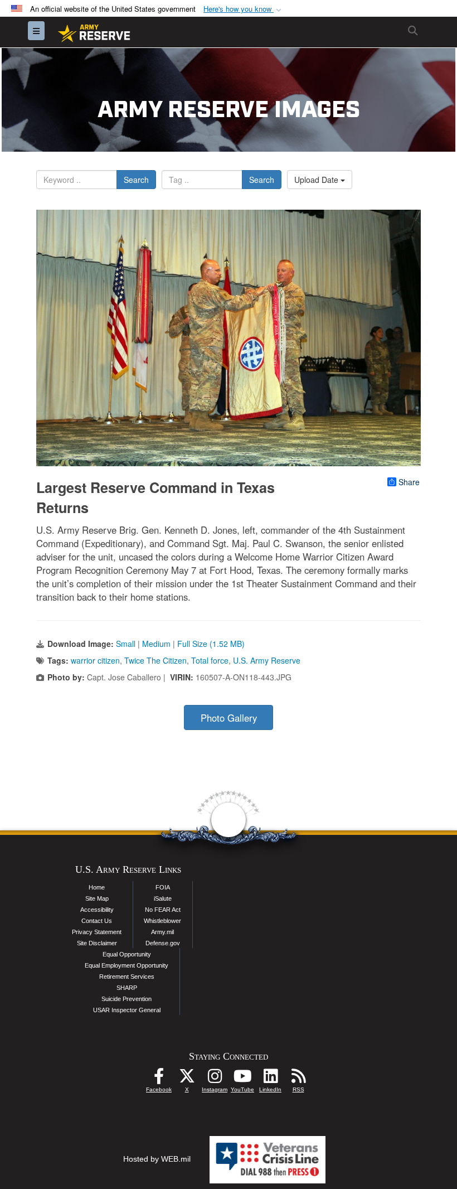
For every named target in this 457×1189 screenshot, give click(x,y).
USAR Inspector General (127, 1010)
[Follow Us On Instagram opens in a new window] (215, 1079)
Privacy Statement (96, 932)
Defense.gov (162, 943)
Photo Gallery (229, 717)
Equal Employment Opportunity (126, 965)
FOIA (162, 887)
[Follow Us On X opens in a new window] (187, 1079)
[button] (243, 9)
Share (409, 481)
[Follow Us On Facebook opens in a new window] (159, 1079)
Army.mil (162, 932)
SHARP (126, 987)
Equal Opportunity (127, 954)
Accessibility (97, 909)
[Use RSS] (298, 1079)
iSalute (163, 898)
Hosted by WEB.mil (157, 1158)
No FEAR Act (163, 909)
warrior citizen (95, 660)
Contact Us (96, 920)
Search (136, 179)
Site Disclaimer (97, 943)
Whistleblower (162, 920)
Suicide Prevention (126, 998)
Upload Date (317, 179)
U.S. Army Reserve (266, 660)
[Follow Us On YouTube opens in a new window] (242, 1079)
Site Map (97, 898)
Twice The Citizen (155, 660)
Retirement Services (126, 976)
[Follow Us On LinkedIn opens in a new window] (270, 1079)
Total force (210, 660)
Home (97, 887)
